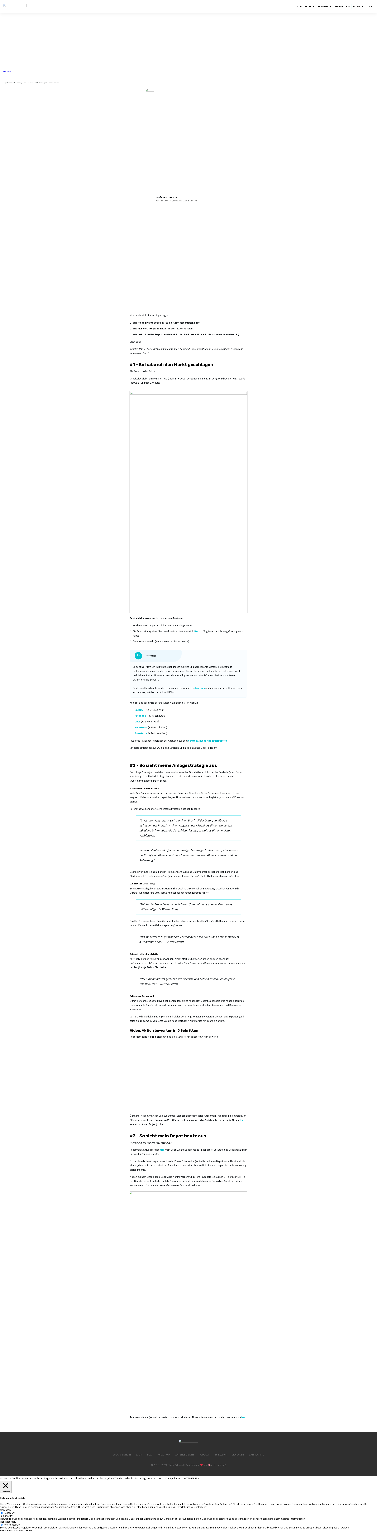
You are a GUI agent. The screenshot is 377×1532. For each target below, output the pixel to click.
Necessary (9, 1512)
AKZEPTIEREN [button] (191, 1478)
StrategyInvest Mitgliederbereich (207, 740)
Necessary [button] (5, 1509)
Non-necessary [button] (8, 1521)
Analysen (199, 688)
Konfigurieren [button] (172, 1478)
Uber (137, 721)
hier (196, 631)
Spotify (139, 709)
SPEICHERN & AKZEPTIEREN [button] (16, 1530)
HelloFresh (141, 727)
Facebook (140, 715)
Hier (242, 1120)
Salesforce (141, 733)
